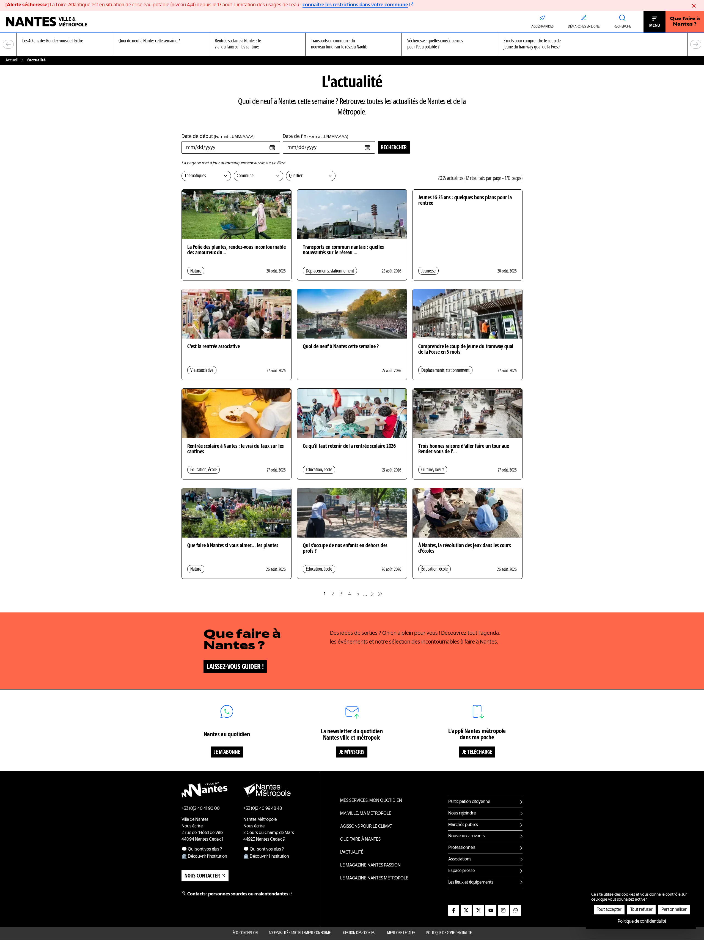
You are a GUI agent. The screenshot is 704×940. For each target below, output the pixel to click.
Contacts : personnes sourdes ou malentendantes (237, 894)
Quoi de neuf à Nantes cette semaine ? (341, 347)
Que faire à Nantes (360, 839)
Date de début (218, 136)
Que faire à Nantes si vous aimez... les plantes (232, 546)
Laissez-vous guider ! (235, 667)
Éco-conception (245, 933)
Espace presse (461, 871)
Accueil (12, 60)
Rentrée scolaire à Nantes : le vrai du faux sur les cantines (235, 449)
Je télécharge (477, 752)
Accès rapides (542, 26)
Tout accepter (609, 910)
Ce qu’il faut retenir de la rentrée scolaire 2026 (349, 446)
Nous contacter (202, 876)
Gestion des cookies (359, 933)
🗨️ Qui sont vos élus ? (202, 849)
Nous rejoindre (462, 813)
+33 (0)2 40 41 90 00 (201, 809)
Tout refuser (641, 910)
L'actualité (352, 852)
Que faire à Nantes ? (685, 22)
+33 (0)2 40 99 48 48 (262, 809)
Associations (459, 859)
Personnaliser (674, 910)
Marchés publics (463, 825)
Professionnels (461, 848)
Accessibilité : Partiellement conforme (300, 933)
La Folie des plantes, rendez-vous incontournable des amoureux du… (236, 250)
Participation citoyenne (469, 802)
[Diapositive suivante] (695, 44)
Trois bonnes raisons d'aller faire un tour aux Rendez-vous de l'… (463, 449)
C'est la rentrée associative (213, 347)
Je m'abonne (227, 752)
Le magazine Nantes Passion (370, 865)
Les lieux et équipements (470, 882)
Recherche (622, 26)
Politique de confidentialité (449, 933)
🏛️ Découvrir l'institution (204, 856)
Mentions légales (401, 933)
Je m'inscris (351, 752)
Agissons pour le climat (366, 826)
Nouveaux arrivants (466, 836)
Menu (654, 26)
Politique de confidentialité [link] (642, 921)
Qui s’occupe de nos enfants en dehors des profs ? (345, 548)
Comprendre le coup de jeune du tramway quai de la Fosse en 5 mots (465, 349)
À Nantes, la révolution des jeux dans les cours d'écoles (464, 548)
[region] (352, 44)
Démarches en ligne (584, 26)
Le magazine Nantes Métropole (374, 878)
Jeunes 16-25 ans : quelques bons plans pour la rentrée (465, 200)
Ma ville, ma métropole (365, 813)
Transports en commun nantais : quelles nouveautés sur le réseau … (343, 250)
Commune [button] (245, 175)
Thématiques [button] (195, 175)
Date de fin (315, 136)
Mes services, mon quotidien (371, 801)
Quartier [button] (295, 175)
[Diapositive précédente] (8, 44)
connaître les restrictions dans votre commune (355, 4)
